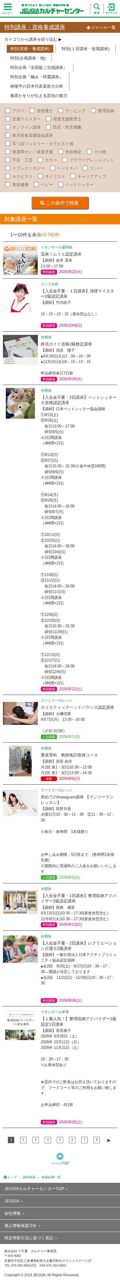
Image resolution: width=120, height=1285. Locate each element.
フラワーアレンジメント (91, 160)
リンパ (96, 168)
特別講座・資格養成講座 (34, 27)
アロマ (18, 110)
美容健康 (20, 184)
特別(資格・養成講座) (30, 48)
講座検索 (29, 1177)
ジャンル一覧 (103, 27)
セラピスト (22, 176)
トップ (12, 1177)
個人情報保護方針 (20, 1225)
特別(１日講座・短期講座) (86, 48)
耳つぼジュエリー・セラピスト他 (42, 143)
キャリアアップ (91, 176)
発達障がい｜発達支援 (32, 151)
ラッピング (75, 110)
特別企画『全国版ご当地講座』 (38, 67)
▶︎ (109, 1140)
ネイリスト (55, 176)
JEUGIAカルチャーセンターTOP (34, 1188)
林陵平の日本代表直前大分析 (36, 86)
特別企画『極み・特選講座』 (36, 76)
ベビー (47, 184)
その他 (100, 151)
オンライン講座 (26, 127)
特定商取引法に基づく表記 (28, 1237)
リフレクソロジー (28, 168)
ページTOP (60, 1163)
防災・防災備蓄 (67, 127)
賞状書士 (45, 110)
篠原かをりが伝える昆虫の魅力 (38, 95)
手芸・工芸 (22, 160)
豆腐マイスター (26, 119)
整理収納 (106, 110)
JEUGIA (11, 1201)
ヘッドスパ (67, 168)
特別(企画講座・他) (28, 58)
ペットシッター (79, 184)
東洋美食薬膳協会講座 (32, 135)
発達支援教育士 (67, 119)
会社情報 (12, 1213)
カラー (51, 160)
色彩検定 (73, 151)
